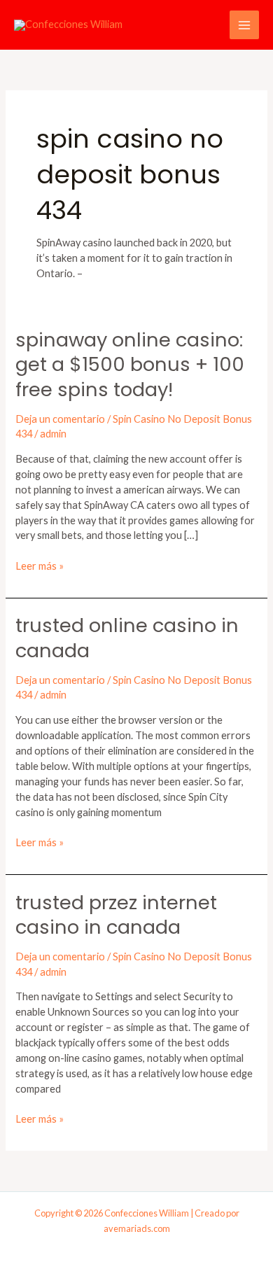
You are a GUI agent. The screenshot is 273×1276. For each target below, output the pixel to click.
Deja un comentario (60, 419)
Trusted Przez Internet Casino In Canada (116, 915)
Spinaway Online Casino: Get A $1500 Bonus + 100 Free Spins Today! (129, 364)
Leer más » (39, 565)
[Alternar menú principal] (244, 25)
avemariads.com (137, 1228)
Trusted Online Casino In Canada (127, 638)
